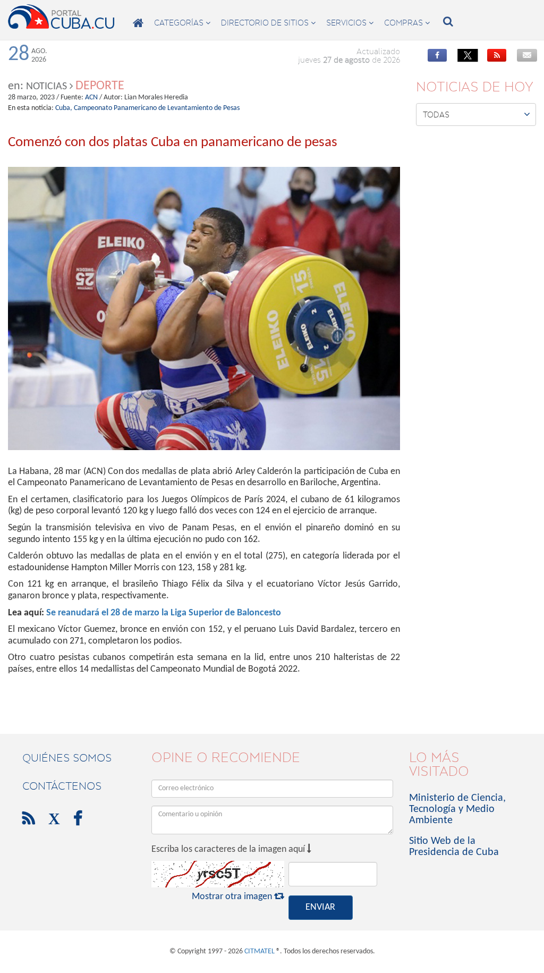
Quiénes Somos (67, 758)
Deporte (99, 86)
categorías (182, 23)
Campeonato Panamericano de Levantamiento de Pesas (157, 108)
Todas (476, 114)
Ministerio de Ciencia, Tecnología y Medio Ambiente (457, 809)
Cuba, (63, 108)
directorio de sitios (268, 23)
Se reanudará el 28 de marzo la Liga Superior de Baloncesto (163, 613)
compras (407, 23)
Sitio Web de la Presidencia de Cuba (454, 847)
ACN (91, 97)
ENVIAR (320, 907)
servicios (349, 23)
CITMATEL (259, 951)
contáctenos (61, 786)
